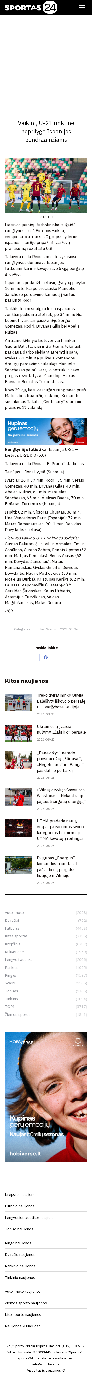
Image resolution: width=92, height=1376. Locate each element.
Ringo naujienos (18, 1242)
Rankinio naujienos (20, 1265)
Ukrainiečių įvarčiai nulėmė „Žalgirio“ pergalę (61, 729)
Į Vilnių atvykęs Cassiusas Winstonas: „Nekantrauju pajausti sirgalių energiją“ (61, 795)
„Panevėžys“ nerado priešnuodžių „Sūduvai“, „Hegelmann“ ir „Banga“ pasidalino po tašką (60, 761)
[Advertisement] (46, 63)
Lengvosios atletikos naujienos (31, 1217)
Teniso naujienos (19, 1228)
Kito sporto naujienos (23, 1314)
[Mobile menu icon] (82, 7)
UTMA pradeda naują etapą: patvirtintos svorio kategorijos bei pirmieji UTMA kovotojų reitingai (60, 829)
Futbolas (38, 629)
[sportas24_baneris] (46, 1160)
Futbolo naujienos (20, 1205)
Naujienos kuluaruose (23, 1325)
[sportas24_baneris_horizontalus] (46, 443)
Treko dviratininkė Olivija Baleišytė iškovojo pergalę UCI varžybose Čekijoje (61, 701)
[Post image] (18, 702)
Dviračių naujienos (20, 1254)
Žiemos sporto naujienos (26, 1302)
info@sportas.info (45, 1364)
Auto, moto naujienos (23, 1291)
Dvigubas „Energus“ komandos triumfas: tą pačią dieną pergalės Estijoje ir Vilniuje (58, 866)
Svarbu (51, 629)
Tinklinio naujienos (20, 1277)
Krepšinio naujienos (21, 1194)
